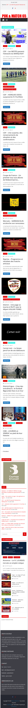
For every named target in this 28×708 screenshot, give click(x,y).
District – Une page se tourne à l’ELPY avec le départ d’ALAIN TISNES (12, 307)
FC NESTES (18, 46)
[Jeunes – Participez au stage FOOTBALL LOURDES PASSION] (6, 593)
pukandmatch (10, 673)
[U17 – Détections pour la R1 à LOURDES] (6, 609)
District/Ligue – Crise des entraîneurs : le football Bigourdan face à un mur (13, 388)
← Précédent (5, 451)
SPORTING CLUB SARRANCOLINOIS (10, 215)
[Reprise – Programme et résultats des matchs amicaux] (14, 244)
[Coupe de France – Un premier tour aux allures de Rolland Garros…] (14, 161)
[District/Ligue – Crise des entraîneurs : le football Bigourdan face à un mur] (14, 372)
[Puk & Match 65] (14, 15)
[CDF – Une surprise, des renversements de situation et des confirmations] (14, 118)
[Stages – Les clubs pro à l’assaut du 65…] (6, 584)
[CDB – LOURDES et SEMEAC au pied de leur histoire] (14, 414)
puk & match (9, 676)
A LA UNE (5, 46)
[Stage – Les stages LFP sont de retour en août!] (6, 576)
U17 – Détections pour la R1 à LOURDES (18, 608)
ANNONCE (10, 557)
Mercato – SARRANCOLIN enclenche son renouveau (13, 222)
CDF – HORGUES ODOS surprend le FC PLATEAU (13, 95)
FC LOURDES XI (19, 423)
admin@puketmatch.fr (9, 670)
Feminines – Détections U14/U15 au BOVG (17, 600)
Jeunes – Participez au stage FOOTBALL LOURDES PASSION (18, 592)
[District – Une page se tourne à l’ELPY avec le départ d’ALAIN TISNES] (14, 286)
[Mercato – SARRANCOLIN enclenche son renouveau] (14, 202)
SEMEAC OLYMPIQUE (7, 425)
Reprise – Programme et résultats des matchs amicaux (13, 261)
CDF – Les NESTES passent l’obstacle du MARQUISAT (13, 52)
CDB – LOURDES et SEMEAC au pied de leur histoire (12, 433)
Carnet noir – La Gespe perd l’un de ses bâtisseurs (14, 349)
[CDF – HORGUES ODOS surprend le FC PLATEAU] (14, 75)
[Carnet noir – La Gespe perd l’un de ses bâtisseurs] (14, 331)
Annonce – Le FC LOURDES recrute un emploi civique (14, 561)
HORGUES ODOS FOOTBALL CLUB (10, 89)
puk (12, 48)
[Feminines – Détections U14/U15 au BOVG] (6, 601)
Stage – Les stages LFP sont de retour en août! (18, 575)
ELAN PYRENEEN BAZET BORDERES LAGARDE (11, 299)
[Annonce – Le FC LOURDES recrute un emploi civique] (14, 548)
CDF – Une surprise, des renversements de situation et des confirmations (12, 136)
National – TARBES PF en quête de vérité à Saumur (13, 515)
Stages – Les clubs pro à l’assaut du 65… (18, 583)
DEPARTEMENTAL (12, 46)
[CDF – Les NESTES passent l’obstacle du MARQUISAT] (14, 37)
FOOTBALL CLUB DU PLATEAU (9, 86)
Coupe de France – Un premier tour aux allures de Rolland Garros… (13, 177)
